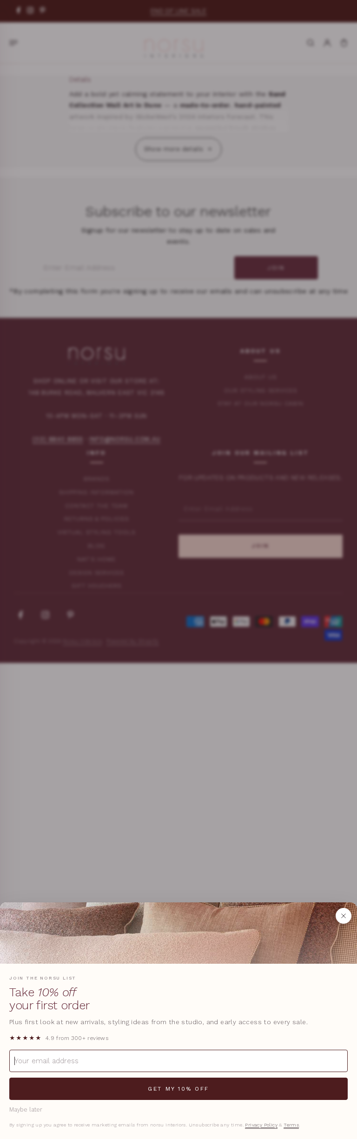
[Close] (343, 916)
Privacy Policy (261, 1125)
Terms (291, 1125)
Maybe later (25, 1109)
